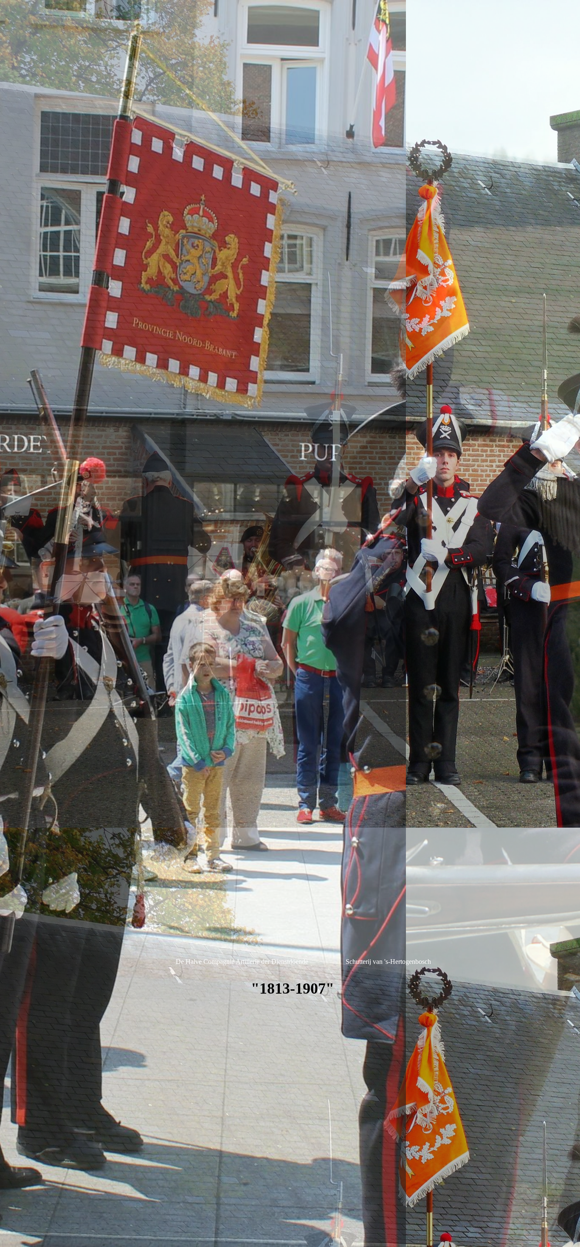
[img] (290, 623)
